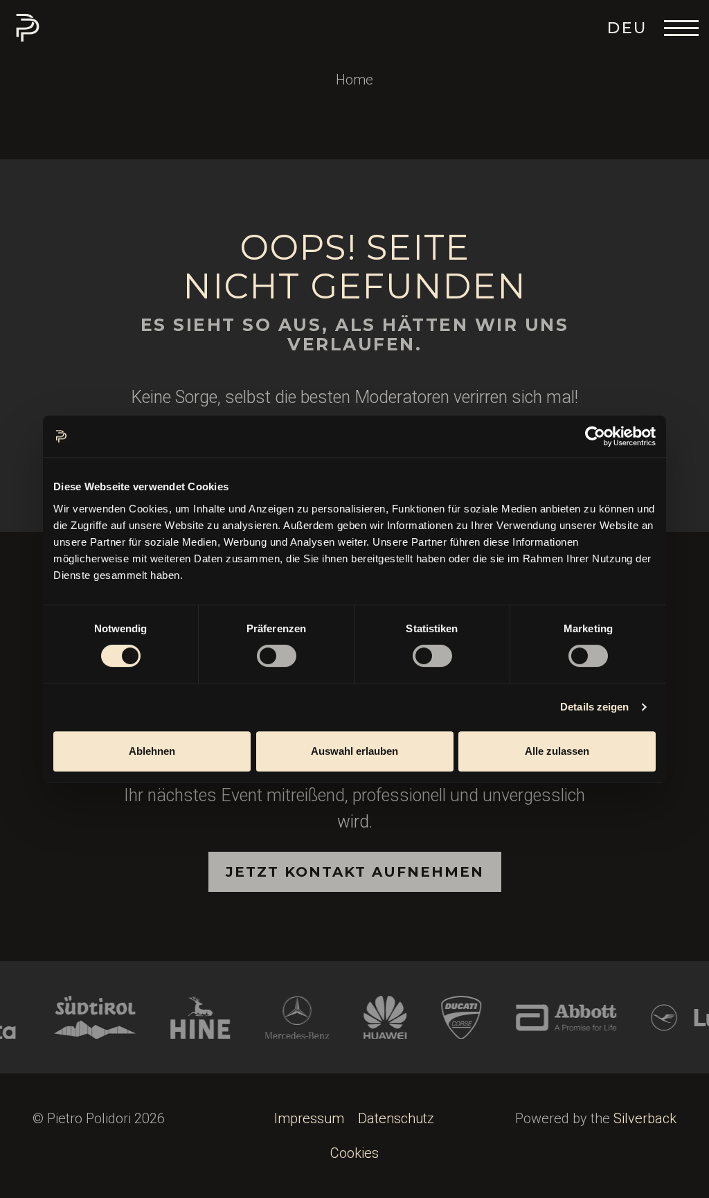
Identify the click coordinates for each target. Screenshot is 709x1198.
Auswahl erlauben (354, 751)
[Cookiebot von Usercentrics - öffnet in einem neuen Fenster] (595, 436)
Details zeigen (594, 707)
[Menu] (681, 27)
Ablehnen (152, 751)
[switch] (276, 656)
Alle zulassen (557, 751)
